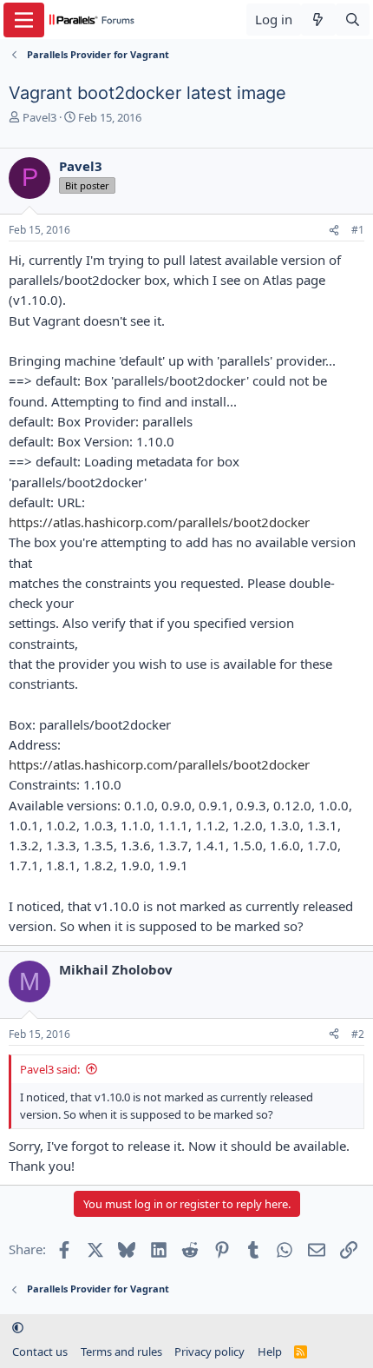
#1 (357, 229)
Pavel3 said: (50, 1069)
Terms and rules (121, 1351)
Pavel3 (39, 117)
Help (270, 1351)
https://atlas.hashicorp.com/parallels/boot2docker (159, 522)
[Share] (334, 231)
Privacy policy (209, 1351)
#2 (357, 1034)
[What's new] (318, 19)
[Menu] (23, 20)
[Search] (353, 19)
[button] (18, 1327)
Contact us (40, 1351)
